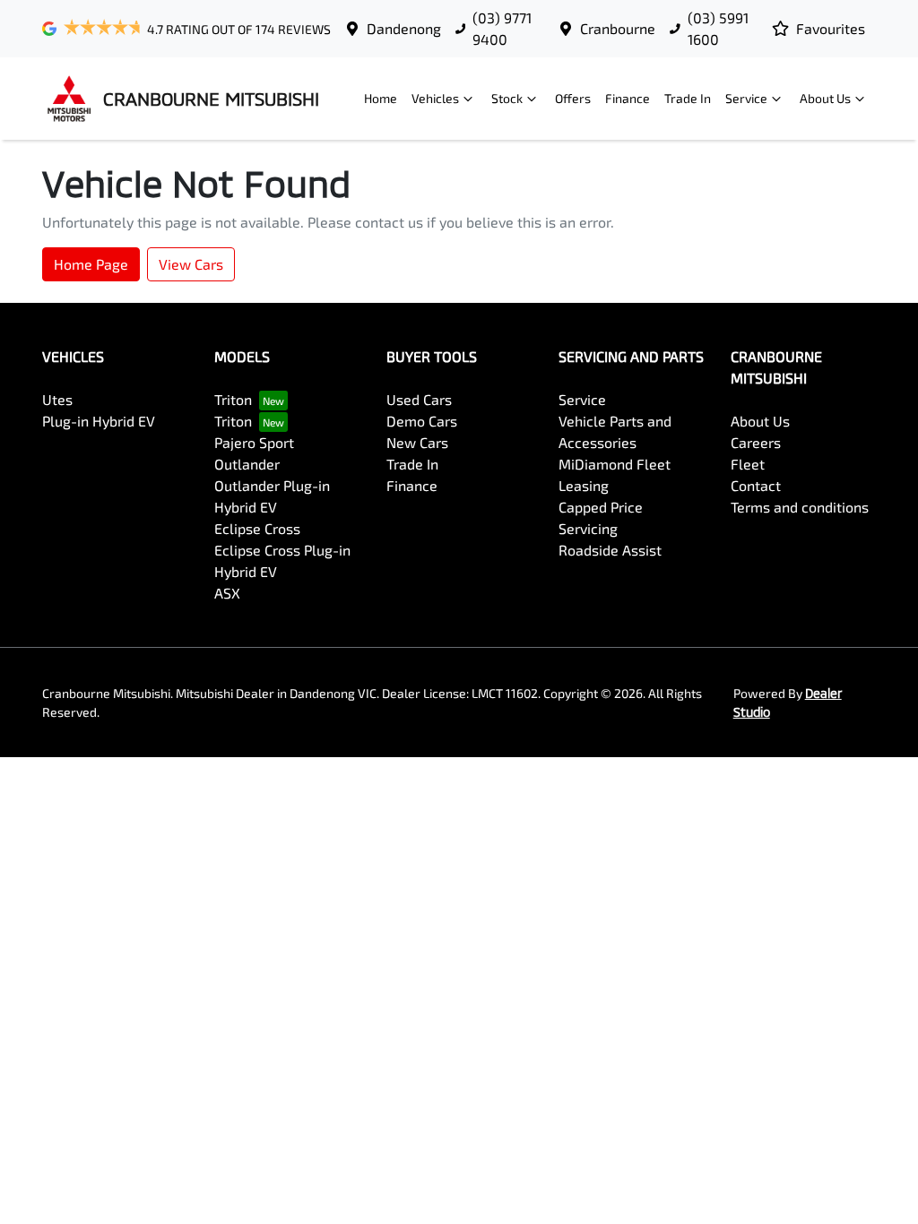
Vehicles (435, 98)
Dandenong (404, 28)
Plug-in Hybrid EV (98, 420)
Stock (507, 98)
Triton (233, 399)
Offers (573, 98)
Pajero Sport (254, 442)
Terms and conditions (800, 506)
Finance (627, 98)
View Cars (191, 263)
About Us (825, 98)
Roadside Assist (610, 549)
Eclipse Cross (257, 528)
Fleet (748, 463)
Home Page (91, 263)
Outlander (247, 463)
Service (746, 98)
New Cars (417, 442)
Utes (57, 399)
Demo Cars (421, 420)
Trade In (687, 98)
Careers (756, 442)
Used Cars (419, 399)
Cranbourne (617, 28)
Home (380, 98)
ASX (227, 592)
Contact (756, 485)
